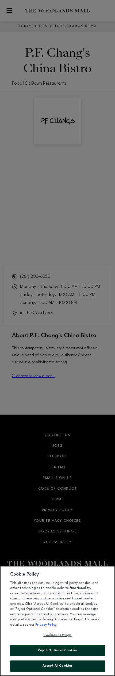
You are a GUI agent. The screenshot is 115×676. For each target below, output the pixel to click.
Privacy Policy (45, 624)
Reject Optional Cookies (58, 650)
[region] (57, 621)
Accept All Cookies (57, 665)
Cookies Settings (57, 635)
